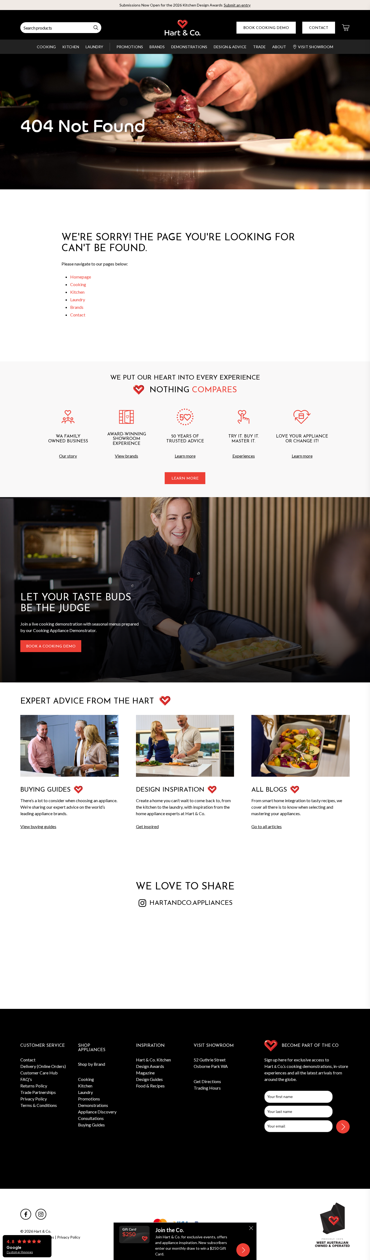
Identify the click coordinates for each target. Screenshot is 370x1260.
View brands (126, 455)
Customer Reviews (20, 1252)
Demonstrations (189, 46)
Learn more (185, 455)
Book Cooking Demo (266, 28)
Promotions (129, 46)
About (279, 46)
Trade (259, 46)
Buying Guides (91, 1124)
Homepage (80, 276)
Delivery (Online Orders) (43, 1066)
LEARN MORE (185, 479)
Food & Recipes (150, 1085)
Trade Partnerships (38, 1092)
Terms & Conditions (38, 1105)
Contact (318, 28)
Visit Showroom (315, 46)
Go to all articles (266, 826)
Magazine (145, 1072)
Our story (68, 455)
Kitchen (70, 46)
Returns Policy (33, 1085)
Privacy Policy (33, 1098)
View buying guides (38, 826)
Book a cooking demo (51, 646)
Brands (157, 46)
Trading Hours (207, 1087)
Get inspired (147, 826)
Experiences (243, 455)
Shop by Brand (91, 1064)
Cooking (46, 46)
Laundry (94, 46)
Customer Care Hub (39, 1072)
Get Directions (207, 1081)
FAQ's (26, 1079)
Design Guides (149, 1079)
